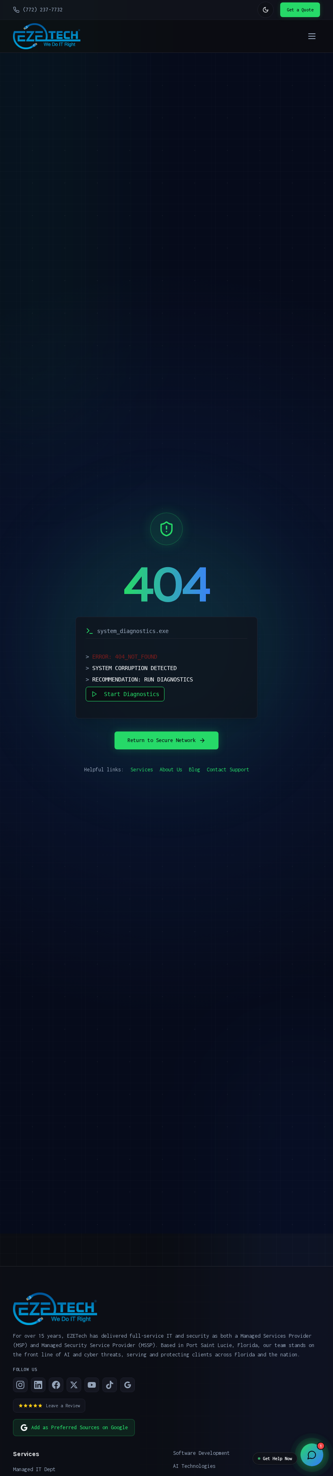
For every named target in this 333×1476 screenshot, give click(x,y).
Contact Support (228, 769)
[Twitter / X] (74, 1385)
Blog (194, 769)
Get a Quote (300, 9)
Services (141, 769)
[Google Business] (127, 1385)
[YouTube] (91, 1385)
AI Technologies (194, 1466)
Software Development (201, 1453)
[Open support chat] (312, 1454)
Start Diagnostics (131, 694)
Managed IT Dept (34, 1469)
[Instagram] (20, 1385)
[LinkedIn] (38, 1385)
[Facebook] (56, 1385)
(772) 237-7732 (43, 10)
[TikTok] (109, 1385)
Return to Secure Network (162, 740)
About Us (171, 769)
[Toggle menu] (312, 36)
